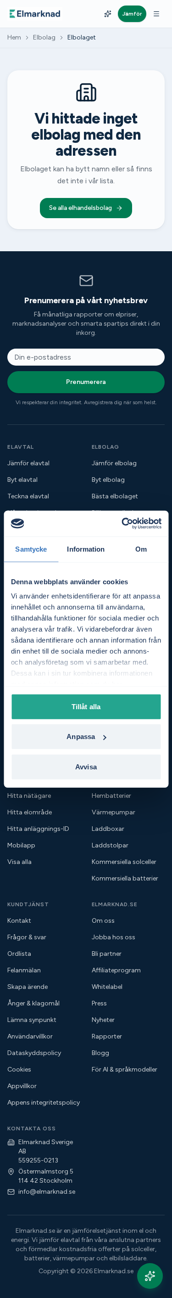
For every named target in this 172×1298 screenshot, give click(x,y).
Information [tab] (86, 549)
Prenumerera (86, 382)
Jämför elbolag (114, 463)
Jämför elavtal (28, 463)
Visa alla (19, 862)
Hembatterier (111, 796)
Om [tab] (141, 549)
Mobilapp (21, 845)
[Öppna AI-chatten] (150, 1276)
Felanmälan (24, 970)
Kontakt (19, 921)
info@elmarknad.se (46, 1192)
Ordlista (19, 954)
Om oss (103, 921)
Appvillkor (22, 1086)
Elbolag (44, 37)
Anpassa (81, 736)
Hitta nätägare (29, 796)
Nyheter (103, 1020)
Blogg (100, 1053)
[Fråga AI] (108, 14)
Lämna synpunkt (31, 1020)
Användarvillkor (30, 1036)
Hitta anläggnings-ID (38, 829)
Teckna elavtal (28, 496)
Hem (14, 37)
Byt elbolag (108, 480)
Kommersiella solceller (124, 862)
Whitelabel (107, 987)
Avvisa (86, 766)
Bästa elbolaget (115, 496)
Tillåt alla (86, 706)
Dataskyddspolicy (34, 1053)
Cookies (19, 1069)
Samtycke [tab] (31, 549)
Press (99, 1003)
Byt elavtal (22, 480)
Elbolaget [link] (81, 37)
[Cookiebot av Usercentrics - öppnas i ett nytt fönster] (122, 524)
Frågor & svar (26, 937)
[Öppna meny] (156, 14)
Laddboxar (108, 829)
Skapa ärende (27, 987)
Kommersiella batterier (125, 878)
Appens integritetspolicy (43, 1102)
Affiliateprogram (116, 970)
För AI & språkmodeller (124, 1069)
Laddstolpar (110, 845)
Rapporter (107, 1036)
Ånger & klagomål (33, 1003)
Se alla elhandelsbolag (80, 208)
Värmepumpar (113, 812)
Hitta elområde (29, 812)
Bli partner (107, 954)
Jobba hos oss (113, 937)
